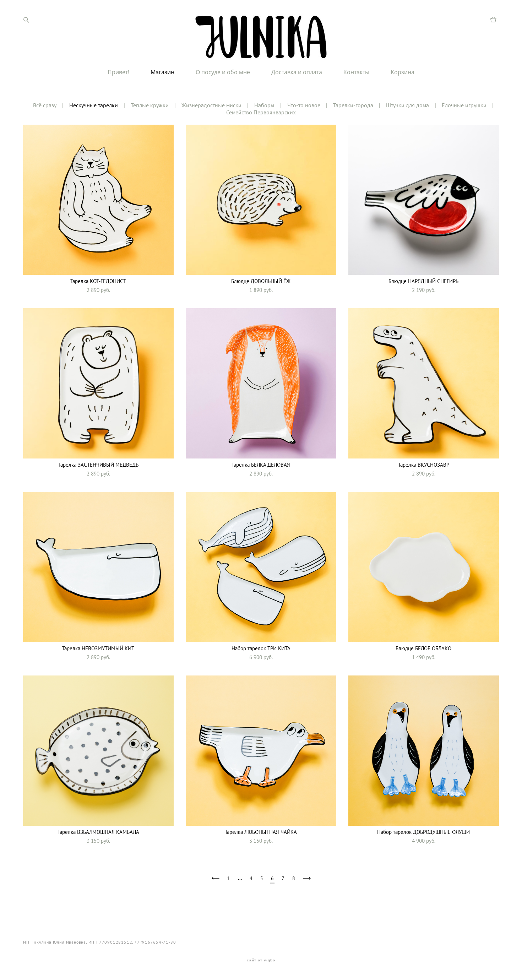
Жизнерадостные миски (211, 105)
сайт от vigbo (261, 960)
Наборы (264, 105)
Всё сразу (44, 105)
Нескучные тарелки (93, 105)
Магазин (162, 72)
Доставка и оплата (296, 72)
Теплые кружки (150, 105)
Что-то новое (303, 105)
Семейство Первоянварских (261, 112)
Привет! (118, 72)
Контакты (356, 72)
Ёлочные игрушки (464, 105)
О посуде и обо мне (223, 72)
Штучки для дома (407, 105)
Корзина (402, 72)
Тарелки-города (353, 105)
